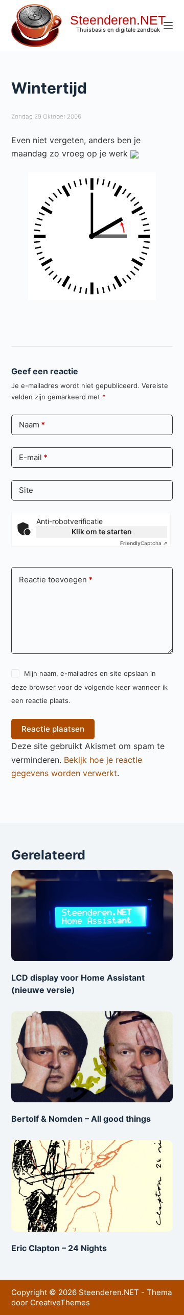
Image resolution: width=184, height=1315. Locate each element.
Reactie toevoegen (56, 579)
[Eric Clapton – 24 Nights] (92, 1185)
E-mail (33, 457)
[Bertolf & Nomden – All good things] (92, 1056)
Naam (32, 424)
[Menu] (168, 25)
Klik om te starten (102, 531)
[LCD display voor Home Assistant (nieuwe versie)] (92, 915)
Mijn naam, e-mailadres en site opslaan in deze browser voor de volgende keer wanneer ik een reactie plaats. (89, 687)
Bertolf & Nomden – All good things (81, 1119)
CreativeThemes (60, 1302)
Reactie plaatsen (52, 729)
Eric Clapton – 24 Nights (59, 1248)
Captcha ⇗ (143, 543)
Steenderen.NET (118, 20)
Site (26, 490)
